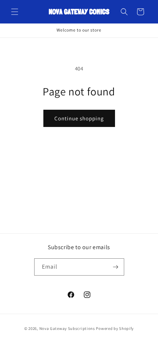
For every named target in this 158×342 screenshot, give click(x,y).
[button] (15, 12)
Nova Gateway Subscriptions (67, 328)
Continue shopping (79, 118)
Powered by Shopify (115, 328)
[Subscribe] (116, 267)
